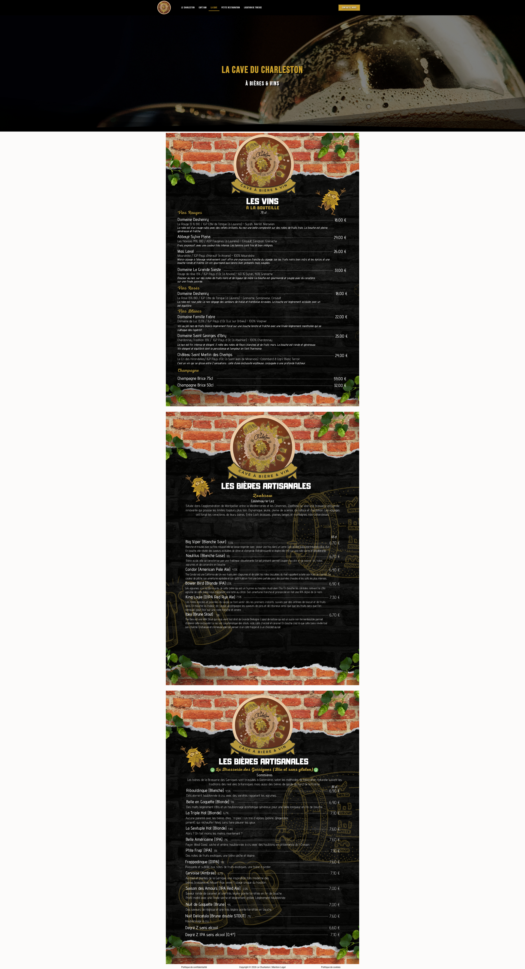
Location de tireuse (253, 7)
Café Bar (203, 7)
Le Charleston (188, 7)
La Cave (214, 7)
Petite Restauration (230, 7)
